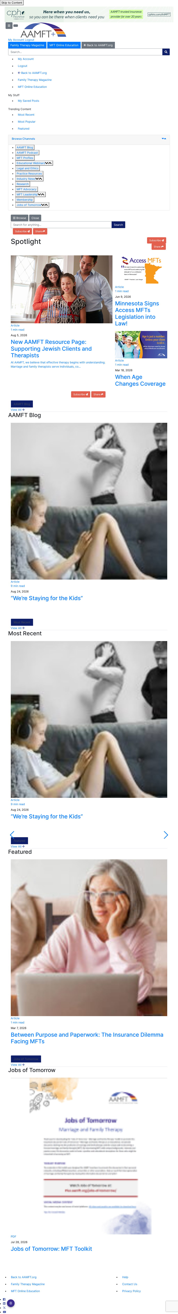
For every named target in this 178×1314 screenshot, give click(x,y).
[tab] (89, 140)
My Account (16, 39)
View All (16, 409)
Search (118, 224)
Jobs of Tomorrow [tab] (26, 1059)
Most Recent (26, 114)
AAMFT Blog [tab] (22, 404)
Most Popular (26, 121)
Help (125, 1277)
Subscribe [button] (21, 231)
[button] (24, 147)
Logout (29, 39)
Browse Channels (23, 138)
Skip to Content (11, 2)
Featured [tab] (19, 840)
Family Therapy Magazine (27, 45)
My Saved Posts (28, 100)
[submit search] (166, 52)
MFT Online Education (64, 45)
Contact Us (129, 1284)
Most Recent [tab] (22, 622)
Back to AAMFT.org (33, 73)
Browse (20, 218)
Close (35, 218)
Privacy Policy (131, 1291)
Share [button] (38, 231)
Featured (23, 128)
